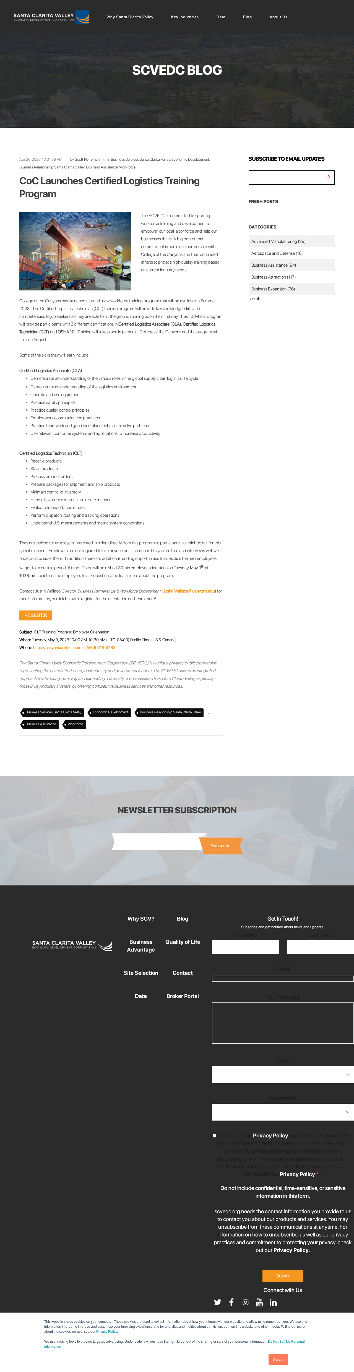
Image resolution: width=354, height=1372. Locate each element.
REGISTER (35, 615)
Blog (182, 918)
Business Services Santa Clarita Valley (140, 159)
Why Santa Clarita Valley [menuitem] (129, 17)
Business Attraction (273, 277)
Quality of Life (182, 942)
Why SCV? (141, 918)
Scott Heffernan (87, 159)
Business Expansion (273, 289)
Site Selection (141, 973)
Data (141, 996)
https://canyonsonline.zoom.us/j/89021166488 (74, 647)
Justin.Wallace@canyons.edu (189, 591)
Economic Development (190, 159)
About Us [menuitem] (279, 17)
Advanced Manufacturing (278, 241)
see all (254, 298)
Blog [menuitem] (247, 17)
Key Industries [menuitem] (185, 17)
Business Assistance (102, 167)
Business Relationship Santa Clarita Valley (52, 167)
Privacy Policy (106, 1331)
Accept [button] (278, 1359)
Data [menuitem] (221, 17)
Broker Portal (182, 996)
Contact (183, 973)
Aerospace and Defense (277, 253)
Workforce (127, 167)
